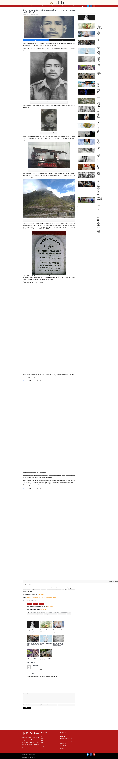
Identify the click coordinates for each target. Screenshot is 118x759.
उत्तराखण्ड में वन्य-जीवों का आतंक (32, 658)
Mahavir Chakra (49, 612)
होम (23, 5)
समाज (35, 5)
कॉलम (32, 5)
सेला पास (68, 614)
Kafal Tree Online (41, 594)
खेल (50, 5)
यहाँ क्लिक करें (43, 609)
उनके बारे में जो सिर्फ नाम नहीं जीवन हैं (45, 658)
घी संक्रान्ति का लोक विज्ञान (44, 629)
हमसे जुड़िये (73, 5)
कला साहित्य (67, 5)
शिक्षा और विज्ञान (45, 5)
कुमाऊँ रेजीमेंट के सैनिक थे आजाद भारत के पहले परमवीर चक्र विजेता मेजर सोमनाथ (41, 597)
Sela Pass (29, 614)
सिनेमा (53, 5)
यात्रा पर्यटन (58, 5)
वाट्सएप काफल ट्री (50, 606)
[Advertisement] (59, 720)
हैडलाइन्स (27, 5)
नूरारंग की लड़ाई (41, 614)
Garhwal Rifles (33, 612)
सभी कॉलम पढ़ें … (86, 12)
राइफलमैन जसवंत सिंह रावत (62, 614)
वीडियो (63, 5)
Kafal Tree (28, 14)
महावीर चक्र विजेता (54, 614)
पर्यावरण (39, 5)
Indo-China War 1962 (41, 612)
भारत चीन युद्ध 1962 (47, 614)
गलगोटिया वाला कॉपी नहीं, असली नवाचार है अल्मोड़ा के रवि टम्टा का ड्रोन (33, 644)
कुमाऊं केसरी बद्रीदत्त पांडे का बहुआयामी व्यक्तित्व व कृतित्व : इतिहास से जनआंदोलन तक (58, 644)
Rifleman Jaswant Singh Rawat (65, 612)
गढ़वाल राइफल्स (35, 614)
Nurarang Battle (56, 612)
